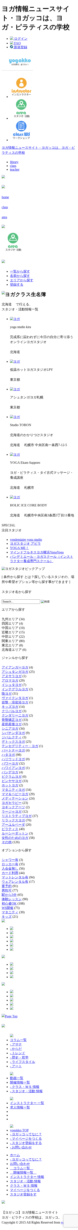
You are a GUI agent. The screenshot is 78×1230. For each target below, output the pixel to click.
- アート (16, 1066)
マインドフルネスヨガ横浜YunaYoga (37, 552)
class (13, 165)
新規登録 (20, 47)
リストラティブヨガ (17, 816)
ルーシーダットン (15, 833)
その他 (7, 842)
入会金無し (10, 868)
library (14, 162)
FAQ (17, 43)
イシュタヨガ (12, 685)
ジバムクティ (12, 737)
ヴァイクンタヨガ (15, 698)
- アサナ (16, 1044)
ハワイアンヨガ (13, 768)
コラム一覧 (18, 1040)
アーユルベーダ (13, 824)
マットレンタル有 (15, 877)
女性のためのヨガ (15, 837)
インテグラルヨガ (15, 689)
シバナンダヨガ (13, 733)
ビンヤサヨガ (12, 781)
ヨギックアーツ (13, 807)
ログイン (20, 38)
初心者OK (9, 903)
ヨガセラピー (12, 803)
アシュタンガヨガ (15, 671)
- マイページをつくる (26, 1138)
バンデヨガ (10, 772)
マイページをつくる (25, 1190)
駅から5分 (9, 894)
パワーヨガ (10, 763)
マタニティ (10, 912)
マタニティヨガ (13, 789)
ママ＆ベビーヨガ (15, 794)
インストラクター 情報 (27, 1177)
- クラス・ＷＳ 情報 (24, 1087)
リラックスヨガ (13, 820)
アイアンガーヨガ (15, 667)
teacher (14, 169)
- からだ (16, 1048)
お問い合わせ (20, 1164)
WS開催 (7, 908)
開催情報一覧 (20, 1082)
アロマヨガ (10, 680)
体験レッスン (12, 899)
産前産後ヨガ (12, 724)
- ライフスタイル (22, 1062)
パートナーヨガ (13, 750)
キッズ (7, 916)
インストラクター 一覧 (27, 1103)
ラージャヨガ (12, 811)
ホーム (15, 1155)
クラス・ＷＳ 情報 (23, 1185)
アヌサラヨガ (12, 676)
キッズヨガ (10, 706)
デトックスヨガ (13, 741)
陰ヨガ (7, 693)
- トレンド (17, 1053)
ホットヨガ (10, 785)
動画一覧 (16, 1078)
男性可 (7, 890)
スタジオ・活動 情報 (25, 1181)
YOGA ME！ (19, 548)
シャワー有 (10, 860)
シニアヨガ (10, 728)
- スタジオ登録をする (26, 1143)
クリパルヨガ (12, 711)
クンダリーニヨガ (15, 715)
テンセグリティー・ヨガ (20, 746)
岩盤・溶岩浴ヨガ (15, 702)
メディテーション (15, 798)
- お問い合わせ (21, 1147)
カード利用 (10, 873)
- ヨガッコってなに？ (26, 1134)
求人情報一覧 (20, 1107)
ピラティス (10, 829)
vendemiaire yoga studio (26, 539)
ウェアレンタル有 (15, 881)
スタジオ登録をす (23, 1194)
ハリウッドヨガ (13, 759)
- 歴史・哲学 (19, 1057)
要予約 (7, 886)
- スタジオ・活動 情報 (26, 1091)
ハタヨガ (8, 754)
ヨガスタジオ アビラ (25, 543)
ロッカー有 (10, 864)
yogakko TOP (19, 1130)
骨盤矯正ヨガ (12, 720)
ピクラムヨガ (12, 776)
